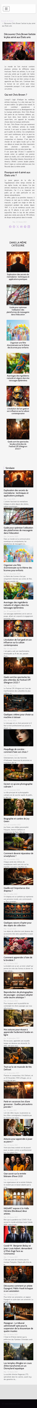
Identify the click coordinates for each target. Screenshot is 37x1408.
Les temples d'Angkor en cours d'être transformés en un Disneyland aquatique (18, 1366)
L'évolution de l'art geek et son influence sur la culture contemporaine (18, 411)
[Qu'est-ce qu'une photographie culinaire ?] (18, 772)
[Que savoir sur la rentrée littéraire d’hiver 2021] (18, 1162)
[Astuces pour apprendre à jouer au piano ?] (18, 1127)
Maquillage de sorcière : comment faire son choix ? (16, 750)
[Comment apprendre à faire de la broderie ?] (18, 945)
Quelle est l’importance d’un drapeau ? (17, 889)
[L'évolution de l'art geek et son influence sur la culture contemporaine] (18, 396)
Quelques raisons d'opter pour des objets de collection (17, 924)
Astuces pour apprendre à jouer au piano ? (18, 1140)
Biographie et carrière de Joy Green (16, 820)
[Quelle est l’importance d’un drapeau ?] (18, 876)
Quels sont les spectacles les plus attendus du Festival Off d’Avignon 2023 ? (18, 445)
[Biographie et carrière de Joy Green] (18, 807)
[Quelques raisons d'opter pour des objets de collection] (18, 911)
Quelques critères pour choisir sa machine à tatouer (18, 716)
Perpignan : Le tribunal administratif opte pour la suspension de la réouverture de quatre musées (18, 1327)
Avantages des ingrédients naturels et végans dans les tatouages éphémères (18, 378)
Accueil (3, 21)
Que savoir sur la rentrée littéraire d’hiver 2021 (15, 1175)
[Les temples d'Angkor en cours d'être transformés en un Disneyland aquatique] (18, 1351)
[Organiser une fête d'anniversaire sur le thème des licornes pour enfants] (18, 330)
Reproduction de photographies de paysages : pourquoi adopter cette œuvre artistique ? (18, 995)
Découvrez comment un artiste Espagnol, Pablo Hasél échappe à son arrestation (18, 1288)
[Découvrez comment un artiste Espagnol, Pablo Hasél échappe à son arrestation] (18, 1274)
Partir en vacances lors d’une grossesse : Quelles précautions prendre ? (18, 1104)
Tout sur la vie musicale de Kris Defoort (18, 1068)
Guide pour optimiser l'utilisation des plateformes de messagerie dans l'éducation (18, 311)
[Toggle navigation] (6, 8)
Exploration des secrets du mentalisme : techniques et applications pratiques (18, 276)
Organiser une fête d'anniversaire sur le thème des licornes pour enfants (18, 345)
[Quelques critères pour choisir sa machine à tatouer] (18, 703)
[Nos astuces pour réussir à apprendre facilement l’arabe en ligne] (18, 1018)
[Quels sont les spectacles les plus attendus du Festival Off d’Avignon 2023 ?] (18, 429)
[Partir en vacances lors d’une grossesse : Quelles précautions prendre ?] (18, 1090)
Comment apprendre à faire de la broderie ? (18, 958)
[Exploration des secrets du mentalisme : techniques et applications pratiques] (18, 262)
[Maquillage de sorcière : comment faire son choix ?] (18, 737)
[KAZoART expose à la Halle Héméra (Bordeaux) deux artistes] (18, 1196)
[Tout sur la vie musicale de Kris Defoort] (18, 1055)
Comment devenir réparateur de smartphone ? (18, 854)
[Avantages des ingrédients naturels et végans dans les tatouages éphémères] (18, 363)
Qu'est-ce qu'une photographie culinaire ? (18, 785)
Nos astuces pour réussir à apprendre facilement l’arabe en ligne (18, 1032)
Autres (11, 21)
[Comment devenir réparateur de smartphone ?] (18, 841)
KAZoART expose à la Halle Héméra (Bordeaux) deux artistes (16, 1211)
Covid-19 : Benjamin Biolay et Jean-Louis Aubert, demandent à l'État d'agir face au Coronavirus (18, 1249)
